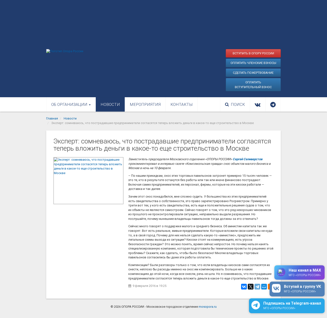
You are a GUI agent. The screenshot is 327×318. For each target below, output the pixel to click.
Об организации (69, 104)
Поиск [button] (238, 104)
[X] (251, 287)
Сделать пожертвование (253, 72)
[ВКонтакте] (244, 287)
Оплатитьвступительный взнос (253, 84)
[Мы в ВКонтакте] (257, 104)
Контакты (181, 104)
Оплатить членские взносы (253, 63)
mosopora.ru (208, 306)
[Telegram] (257, 287)
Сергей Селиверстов (247, 159)
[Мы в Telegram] (273, 104)
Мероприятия (145, 104)
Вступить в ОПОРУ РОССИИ (253, 53)
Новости (110, 104)
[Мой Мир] (264, 287)
